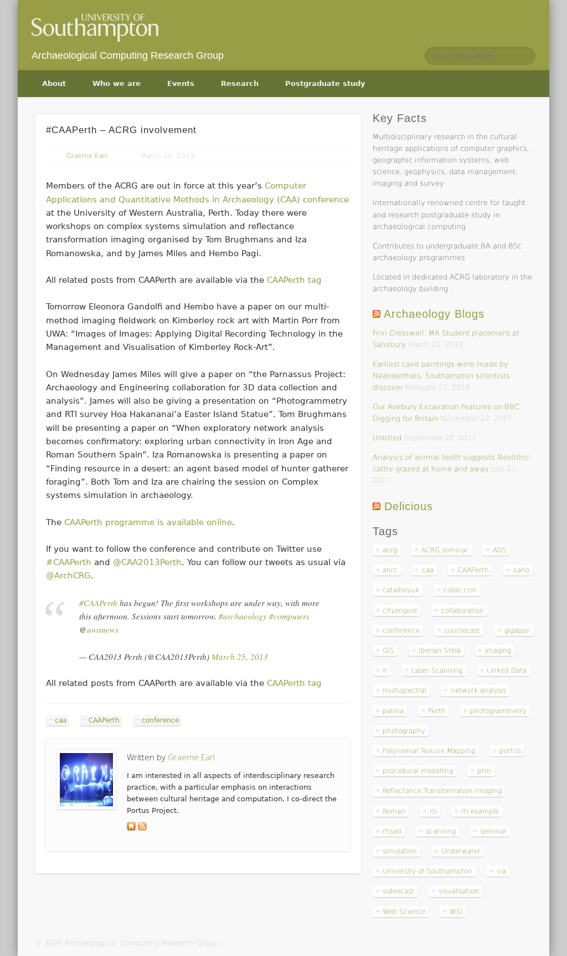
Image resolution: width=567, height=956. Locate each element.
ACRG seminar (444, 550)
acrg (390, 550)
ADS (500, 550)
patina (393, 711)
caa (60, 720)
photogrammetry (498, 711)
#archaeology (243, 616)
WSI (456, 912)
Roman (394, 811)
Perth (437, 711)
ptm (484, 771)
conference (160, 720)
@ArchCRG (68, 576)
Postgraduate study (325, 83)
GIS (388, 650)
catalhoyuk (401, 590)
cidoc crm (460, 590)
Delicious (408, 506)
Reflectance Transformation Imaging (442, 791)
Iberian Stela (440, 650)
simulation (400, 851)
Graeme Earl (86, 156)
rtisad (392, 831)
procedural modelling (418, 771)
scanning (441, 831)
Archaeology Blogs (434, 314)
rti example (480, 811)
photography (404, 731)
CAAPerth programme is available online (148, 522)
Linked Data (507, 670)
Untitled (387, 438)
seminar (493, 831)
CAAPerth (104, 720)
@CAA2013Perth (147, 562)
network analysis (478, 690)
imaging (498, 650)
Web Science (404, 912)
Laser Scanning (436, 670)
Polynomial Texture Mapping (429, 751)
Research (240, 83)
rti (433, 811)
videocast (398, 891)
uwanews (102, 629)
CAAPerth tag (294, 280)
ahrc (390, 570)
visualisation (459, 891)
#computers (289, 616)
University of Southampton (427, 871)
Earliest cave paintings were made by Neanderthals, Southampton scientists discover (441, 375)
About (54, 83)
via (501, 871)
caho (521, 570)
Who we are (116, 83)
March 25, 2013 (240, 656)
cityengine (400, 610)
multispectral (404, 690)
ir (385, 670)
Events (180, 83)
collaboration (462, 610)
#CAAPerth (68, 562)
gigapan (517, 630)
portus (510, 751)
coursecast (462, 630)
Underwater (461, 851)
